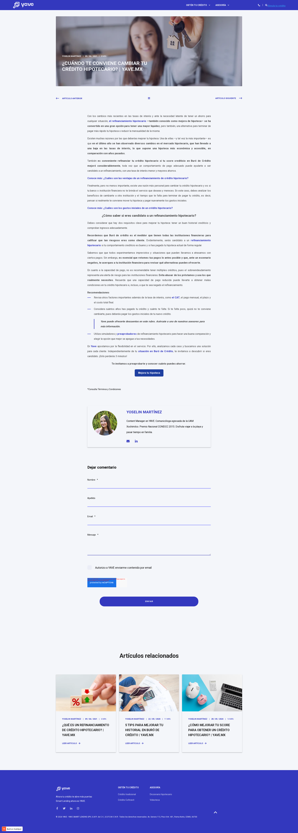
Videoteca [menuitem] (155, 800)
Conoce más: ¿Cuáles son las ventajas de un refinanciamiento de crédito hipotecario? (137, 178)
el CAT (176, 297)
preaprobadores (127, 333)
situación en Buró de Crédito (155, 351)
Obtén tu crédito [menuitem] (196, 5)
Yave (94, 346)
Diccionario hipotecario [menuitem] (161, 794)
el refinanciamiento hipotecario (127, 121)
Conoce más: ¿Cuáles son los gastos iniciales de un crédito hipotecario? (130, 208)
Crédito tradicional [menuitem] (127, 794)
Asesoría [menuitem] (220, 5)
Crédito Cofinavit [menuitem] (126, 800)
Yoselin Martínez (71, 56)
